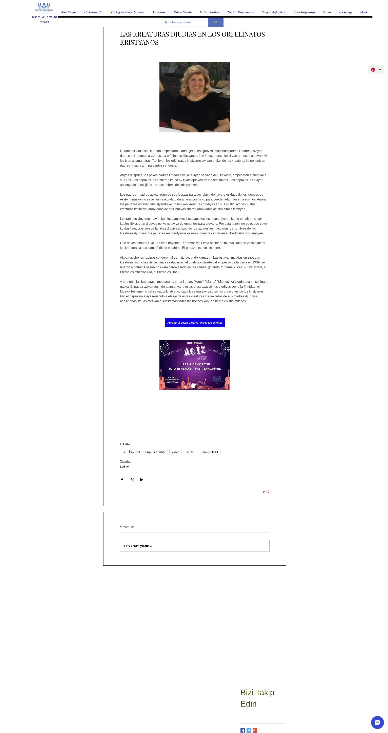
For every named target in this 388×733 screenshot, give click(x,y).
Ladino (124, 466)
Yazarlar (125, 461)
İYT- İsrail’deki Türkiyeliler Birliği (144, 452)
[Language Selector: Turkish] (376, 69)
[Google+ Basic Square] (255, 730)
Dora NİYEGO (209, 452)
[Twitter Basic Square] (249, 730)
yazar (175, 452)
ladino (190, 452)
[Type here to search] (215, 22)
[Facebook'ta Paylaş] (122, 479)
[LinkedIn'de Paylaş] (142, 479)
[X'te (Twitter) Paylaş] (132, 479)
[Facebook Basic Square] (242, 730)
